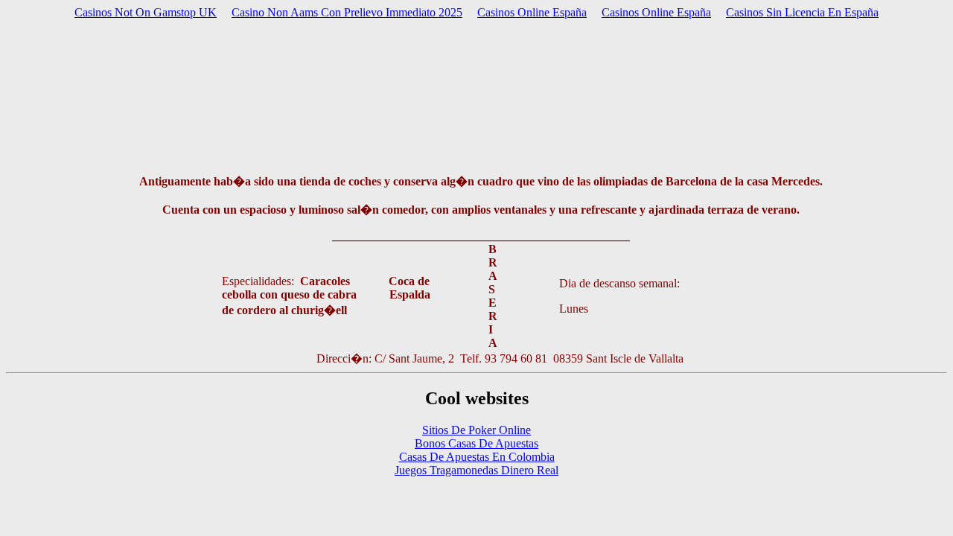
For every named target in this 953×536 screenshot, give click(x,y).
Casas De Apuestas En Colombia (477, 456)
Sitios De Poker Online (476, 430)
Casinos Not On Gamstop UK (145, 12)
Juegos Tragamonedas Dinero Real (476, 470)
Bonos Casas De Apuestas (476, 443)
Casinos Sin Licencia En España (802, 12)
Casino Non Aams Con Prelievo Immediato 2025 (347, 12)
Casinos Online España (532, 12)
